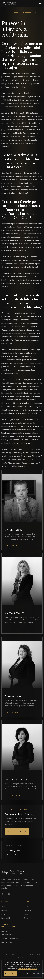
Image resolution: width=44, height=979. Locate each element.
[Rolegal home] (9, 3)
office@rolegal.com (12, 850)
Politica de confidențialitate (27, 968)
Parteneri (27, 910)
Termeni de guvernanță (9, 938)
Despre (26, 906)
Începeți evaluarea (16, 831)
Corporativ (5, 906)
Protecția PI (5, 918)
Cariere (26, 918)
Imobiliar (4, 910)
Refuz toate (24, 973)
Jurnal (26, 914)
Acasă (4, 12)
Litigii (3, 914)
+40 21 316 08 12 (11, 854)
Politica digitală (6, 942)
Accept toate (10, 973)
